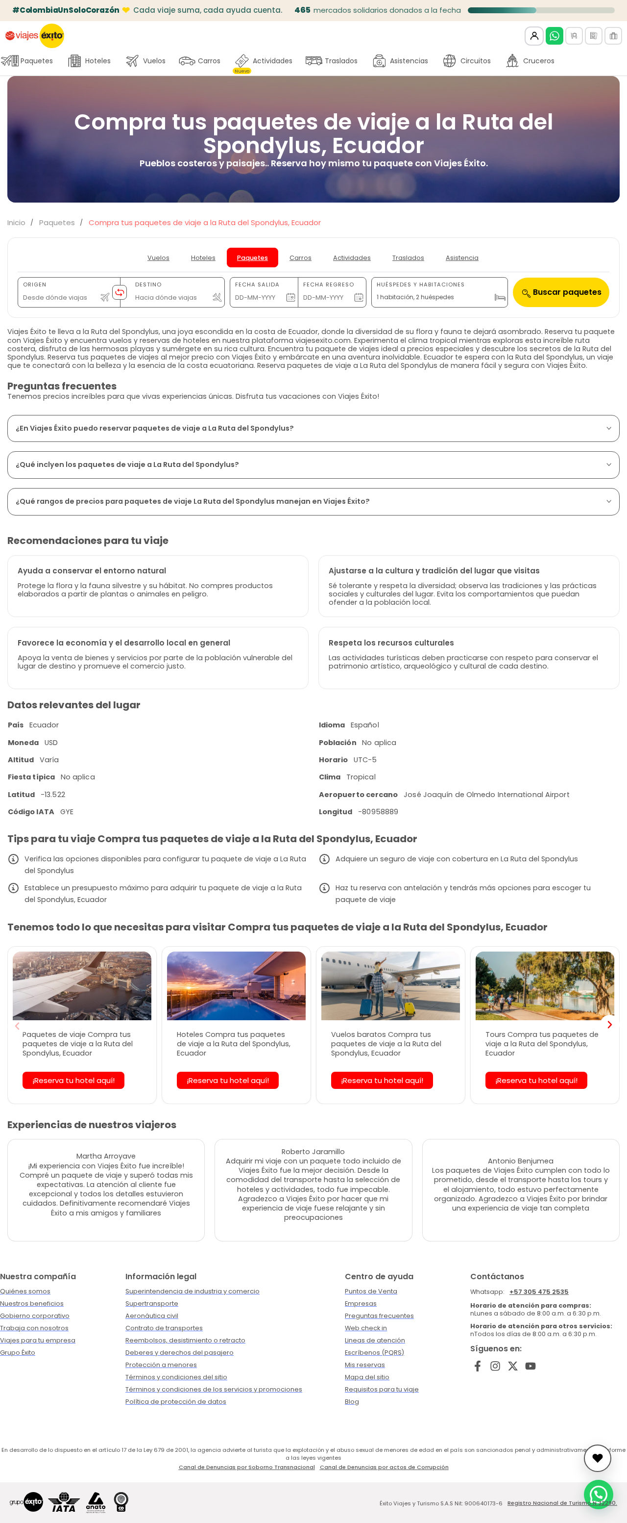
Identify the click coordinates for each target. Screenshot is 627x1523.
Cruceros (539, 61)
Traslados (341, 61)
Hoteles (98, 61)
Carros (209, 61)
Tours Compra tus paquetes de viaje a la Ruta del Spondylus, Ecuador (542, 1044)
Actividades (263, 63)
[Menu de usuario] (534, 36)
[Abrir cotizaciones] (597, 1458)
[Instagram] (495, 1365)
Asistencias (409, 61)
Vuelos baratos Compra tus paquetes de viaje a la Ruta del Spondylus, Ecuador (386, 1044)
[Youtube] (530, 1365)
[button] (17, 1026)
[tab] (158, 257)
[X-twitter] (513, 1365)
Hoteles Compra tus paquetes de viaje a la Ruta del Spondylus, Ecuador (233, 1044)
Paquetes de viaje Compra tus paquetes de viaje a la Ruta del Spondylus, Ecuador (78, 1044)
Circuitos (475, 61)
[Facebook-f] (477, 1365)
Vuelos (154, 61)
